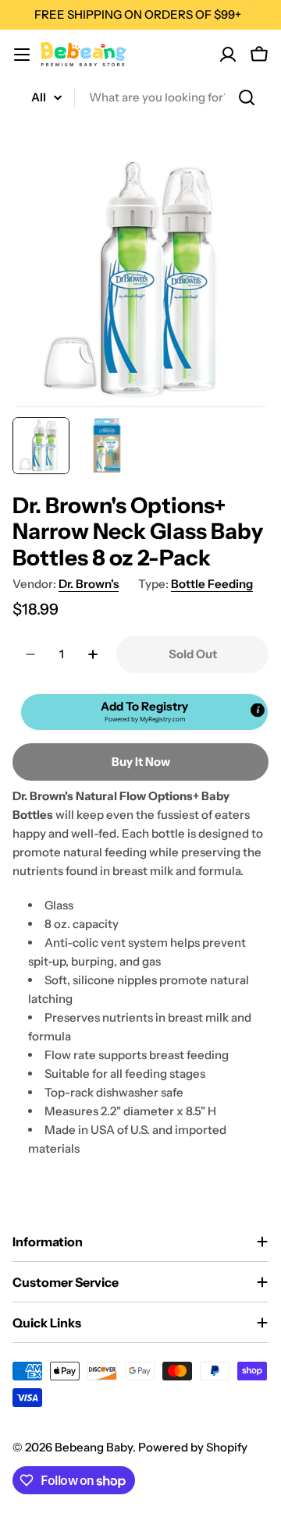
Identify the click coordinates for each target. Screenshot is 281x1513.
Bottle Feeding (212, 583)
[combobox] (140, 97)
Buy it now (141, 761)
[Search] (246, 97)
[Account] (228, 54)
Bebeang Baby (94, 1447)
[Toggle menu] (21, 54)
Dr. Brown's (89, 583)
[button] (144, 712)
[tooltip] (258, 710)
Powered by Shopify (192, 1447)
